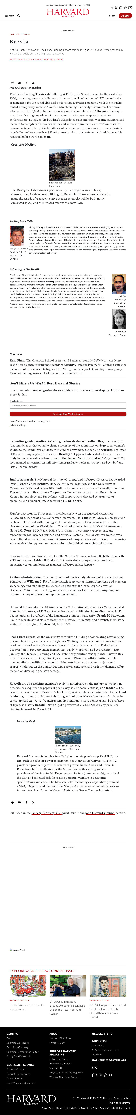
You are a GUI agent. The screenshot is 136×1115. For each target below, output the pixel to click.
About (54, 1033)
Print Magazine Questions (21, 1082)
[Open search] (18, 15)
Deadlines (97, 1054)
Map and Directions (60, 1038)
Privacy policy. (18, 425)
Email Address (16, 401)
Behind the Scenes (59, 1058)
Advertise (99, 1040)
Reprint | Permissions (18, 1073)
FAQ (94, 1067)
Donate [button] (125, 15)
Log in (112, 15)
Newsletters (102, 1033)
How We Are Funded (60, 1063)
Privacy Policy (57, 1042)
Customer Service (20, 1064)
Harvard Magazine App (109, 1060)
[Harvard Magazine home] (68, 13)
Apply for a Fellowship (19, 1056)
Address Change (16, 1069)
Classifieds (98, 1045)
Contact (13, 1033)
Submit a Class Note (18, 1042)
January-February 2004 (39, 59)
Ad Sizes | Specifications (105, 1049)
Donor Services (15, 1078)
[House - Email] (68, 950)
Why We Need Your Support (64, 1077)
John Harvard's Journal (100, 813)
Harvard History (19, 1000)
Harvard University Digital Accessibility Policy (77, 1108)
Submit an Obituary (17, 1047)
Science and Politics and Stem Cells (80, 246)
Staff (9, 1038)
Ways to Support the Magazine (66, 1072)
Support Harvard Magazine (62, 1053)
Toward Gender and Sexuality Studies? (76, 458)
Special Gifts (56, 1068)
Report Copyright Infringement (115, 1108)
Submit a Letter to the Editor (23, 1051)
